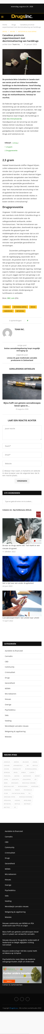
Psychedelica (10, 710)
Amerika (16, 762)
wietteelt (7, 807)
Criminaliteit (10, 672)
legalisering (26, 779)
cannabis (7, 765)
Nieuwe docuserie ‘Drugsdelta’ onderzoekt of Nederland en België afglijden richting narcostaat (20, 942)
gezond (16, 776)
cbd (27, 765)
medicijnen (14, 783)
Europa (31, 772)
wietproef (27, 804)
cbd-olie (35, 765)
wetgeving (20, 311)
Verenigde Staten (9, 797)
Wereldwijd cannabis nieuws (16, 726)
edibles (23, 772)
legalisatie (15, 779)
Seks (7, 715)
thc (29, 793)
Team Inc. (16, 44)
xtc (15, 807)
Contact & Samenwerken (12, 985)
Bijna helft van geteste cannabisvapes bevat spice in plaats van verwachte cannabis (20, 933)
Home (4, 25)
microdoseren (23, 786)
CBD (6, 661)
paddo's (17, 790)
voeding (17, 800)
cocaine (6, 769)
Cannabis (9, 656)
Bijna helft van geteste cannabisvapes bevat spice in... (22, 404)
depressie (7, 772)
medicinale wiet (9, 786)
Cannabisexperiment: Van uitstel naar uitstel (20, 618)
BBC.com (11, 298)
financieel (7, 776)
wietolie (17, 804)
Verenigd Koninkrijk (25, 797)
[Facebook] (20, 10)
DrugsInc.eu (14, 1008)
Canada (6, 307)
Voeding (8, 721)
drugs (33, 307)
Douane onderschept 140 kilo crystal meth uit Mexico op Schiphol (19, 952)
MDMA (7, 688)
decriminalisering (20, 307)
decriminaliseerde (14, 119)
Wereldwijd (27, 800)
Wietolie (8, 737)
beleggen (26, 762)
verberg (15, 143)
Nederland (34, 786)
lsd (35, 779)
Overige (8, 704)
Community (9, 667)
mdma (6, 783)
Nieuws (8, 699)
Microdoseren (10, 694)
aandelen (7, 762)
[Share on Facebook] (30, 320)
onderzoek (7, 790)
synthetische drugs (18, 793)
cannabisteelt (18, 765)
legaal (6, 779)
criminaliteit (17, 769)
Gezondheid (10, 683)
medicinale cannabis (29, 783)
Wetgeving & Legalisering (15, 731)
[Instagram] (22, 999)
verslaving (7, 800)
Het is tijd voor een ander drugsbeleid (18, 583)
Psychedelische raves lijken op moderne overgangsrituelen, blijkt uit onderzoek (18, 960)
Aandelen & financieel (14, 651)
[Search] (41, 16)
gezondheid (27, 776)
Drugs (14, 25)
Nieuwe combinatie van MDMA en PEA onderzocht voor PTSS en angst (18, 924)
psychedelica (28, 790)
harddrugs (8, 311)
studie (6, 793)
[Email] (28, 999)
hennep (37, 776)
